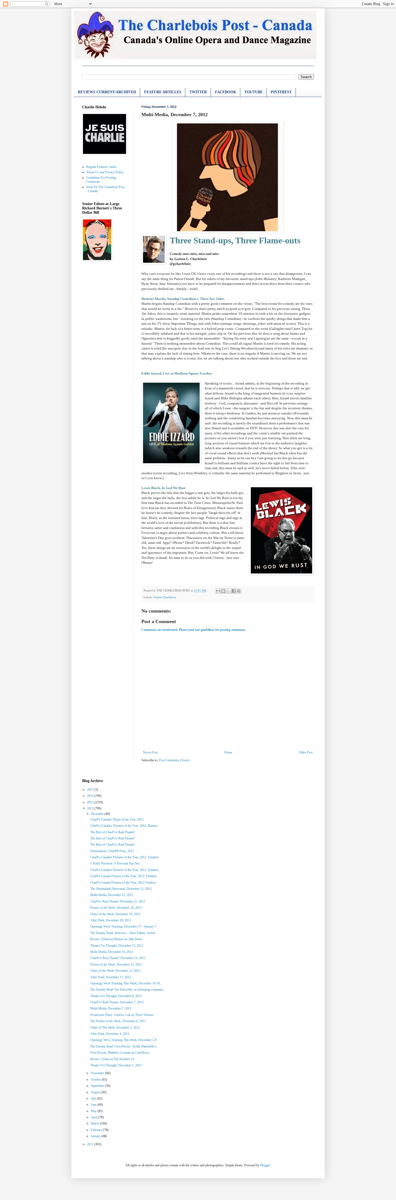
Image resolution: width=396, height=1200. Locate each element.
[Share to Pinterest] (238, 591)
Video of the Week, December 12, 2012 (115, 971)
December (98, 814)
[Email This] (218, 591)
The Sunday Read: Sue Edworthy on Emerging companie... (127, 989)
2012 (90, 808)
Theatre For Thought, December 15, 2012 (116, 945)
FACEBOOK (225, 92)
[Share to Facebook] (233, 591)
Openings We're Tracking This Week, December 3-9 (123, 1040)
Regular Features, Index (101, 167)
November (98, 1073)
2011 (90, 1144)
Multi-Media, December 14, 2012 (111, 952)
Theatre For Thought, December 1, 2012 (116, 1065)
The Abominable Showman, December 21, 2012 (121, 889)
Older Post (305, 752)
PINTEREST (281, 92)
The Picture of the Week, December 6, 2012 (118, 1021)
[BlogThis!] (223, 591)
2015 (90, 789)
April (94, 1117)
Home (228, 752)
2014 (90, 796)
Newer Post (150, 752)
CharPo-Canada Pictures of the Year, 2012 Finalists (123, 882)
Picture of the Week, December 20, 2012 (116, 907)
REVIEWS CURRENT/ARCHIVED (107, 92)
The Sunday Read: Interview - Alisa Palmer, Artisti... (123, 933)
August (96, 1092)
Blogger (265, 1165)
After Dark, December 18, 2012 (110, 920)
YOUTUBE (253, 92)
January (96, 1136)
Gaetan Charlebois (164, 597)
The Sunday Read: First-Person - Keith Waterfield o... (124, 1046)
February (97, 1130)
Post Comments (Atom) (174, 760)
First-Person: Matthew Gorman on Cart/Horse (119, 1052)
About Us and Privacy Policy (105, 172)
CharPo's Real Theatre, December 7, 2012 (117, 1002)
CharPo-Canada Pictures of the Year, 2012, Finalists (123, 876)
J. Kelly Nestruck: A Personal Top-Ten (114, 863)
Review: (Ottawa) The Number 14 (112, 1059)
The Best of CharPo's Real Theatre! (112, 832)
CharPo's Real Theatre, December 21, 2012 (117, 901)
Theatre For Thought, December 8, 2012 (116, 996)
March (95, 1123)
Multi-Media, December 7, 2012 (110, 1008)
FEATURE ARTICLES (162, 92)
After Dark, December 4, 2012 (109, 1034)
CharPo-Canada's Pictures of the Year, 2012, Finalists (124, 857)
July (94, 1098)
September (98, 1086)
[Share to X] (228, 591)
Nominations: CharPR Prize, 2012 (112, 851)
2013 (90, 802)
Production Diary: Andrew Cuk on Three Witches (122, 1015)
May (94, 1111)
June (94, 1104)
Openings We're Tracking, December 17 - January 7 (123, 926)
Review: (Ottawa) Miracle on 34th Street (116, 939)
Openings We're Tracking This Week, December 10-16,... (126, 983)
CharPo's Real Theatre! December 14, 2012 (117, 958)
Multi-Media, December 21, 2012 (111, 895)
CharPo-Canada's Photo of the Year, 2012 (117, 819)
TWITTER (198, 92)
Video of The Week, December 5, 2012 (115, 1027)
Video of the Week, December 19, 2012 (115, 914)
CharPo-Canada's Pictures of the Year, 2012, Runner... (124, 826)
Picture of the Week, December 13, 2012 (116, 964)
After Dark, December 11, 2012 (110, 977)
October (96, 1079)
